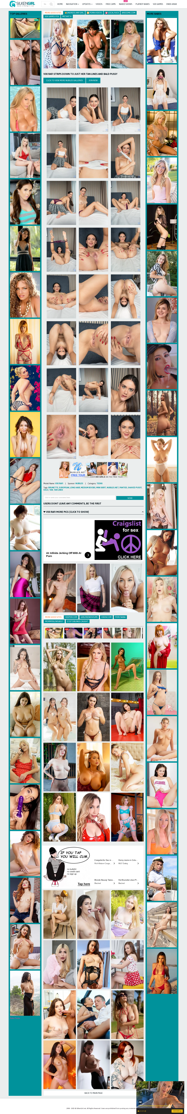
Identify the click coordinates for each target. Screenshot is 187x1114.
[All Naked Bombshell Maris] (162, 924)
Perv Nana (120, 617)
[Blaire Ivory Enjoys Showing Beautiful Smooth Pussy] (25, 853)
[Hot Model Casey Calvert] (25, 201)
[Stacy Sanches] (25, 295)
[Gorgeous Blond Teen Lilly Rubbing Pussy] (162, 180)
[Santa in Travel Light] (93, 1064)
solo (45, 490)
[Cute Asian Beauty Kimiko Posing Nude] (59, 1064)
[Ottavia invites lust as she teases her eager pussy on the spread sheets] (59, 767)
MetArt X (66, 16)
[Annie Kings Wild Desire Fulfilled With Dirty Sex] (25, 155)
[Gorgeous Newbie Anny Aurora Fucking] (162, 599)
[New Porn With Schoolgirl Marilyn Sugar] (127, 588)
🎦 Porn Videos (94, 13)
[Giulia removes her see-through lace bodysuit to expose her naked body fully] (162, 227)
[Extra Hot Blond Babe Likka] (127, 767)
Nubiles (79, 483)
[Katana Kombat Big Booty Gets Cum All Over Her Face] (93, 914)
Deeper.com (71, 617)
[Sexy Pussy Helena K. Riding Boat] (162, 273)
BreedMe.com (128, 13)
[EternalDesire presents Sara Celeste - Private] (59, 588)
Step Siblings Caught (77, 621)
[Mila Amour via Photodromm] (162, 459)
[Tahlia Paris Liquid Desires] (93, 717)
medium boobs (88, 487)
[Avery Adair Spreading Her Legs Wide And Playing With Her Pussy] (162, 692)
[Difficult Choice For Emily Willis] (25, 807)
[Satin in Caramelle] (162, 552)
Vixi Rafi (59, 483)
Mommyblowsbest (54, 621)
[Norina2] (127, 667)
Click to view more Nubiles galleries (64, 80)
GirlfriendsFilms (89, 617)
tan (51, 490)
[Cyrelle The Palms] (127, 1014)
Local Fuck (113, 13)
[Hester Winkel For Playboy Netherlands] (59, 667)
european (64, 487)
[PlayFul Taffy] (25, 434)
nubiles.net (113, 487)
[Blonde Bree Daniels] (162, 506)
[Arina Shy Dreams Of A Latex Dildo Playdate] (25, 62)
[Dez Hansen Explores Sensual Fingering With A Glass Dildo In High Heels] (162, 320)
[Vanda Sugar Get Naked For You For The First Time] (127, 964)
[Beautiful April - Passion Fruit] (25, 341)
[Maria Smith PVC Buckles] (93, 964)
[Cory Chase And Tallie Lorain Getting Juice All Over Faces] (25, 760)
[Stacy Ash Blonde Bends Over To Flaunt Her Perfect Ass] (127, 817)
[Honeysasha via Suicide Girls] (127, 1064)
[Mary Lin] (59, 44)
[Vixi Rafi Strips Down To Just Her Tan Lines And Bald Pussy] (61, 109)
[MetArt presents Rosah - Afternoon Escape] (25, 248)
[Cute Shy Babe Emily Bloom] (25, 621)
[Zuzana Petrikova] (162, 40)
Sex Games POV (52, 16)
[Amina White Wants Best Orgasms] (93, 588)
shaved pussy (135, 487)
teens (100, 483)
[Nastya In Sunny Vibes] (127, 44)
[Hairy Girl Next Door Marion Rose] (25, 946)
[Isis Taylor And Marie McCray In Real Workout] (25, 574)
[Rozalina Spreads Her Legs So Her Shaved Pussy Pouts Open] (25, 900)
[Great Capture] (25, 388)
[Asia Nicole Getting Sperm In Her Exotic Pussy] (25, 667)
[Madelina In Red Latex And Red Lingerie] (93, 817)
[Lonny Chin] (93, 44)
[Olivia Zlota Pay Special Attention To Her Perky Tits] (162, 785)
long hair (75, 487)
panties (123, 487)
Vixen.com (106, 617)
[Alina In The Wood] (162, 413)
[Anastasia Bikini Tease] (25, 108)
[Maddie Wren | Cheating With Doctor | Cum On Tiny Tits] (59, 1014)
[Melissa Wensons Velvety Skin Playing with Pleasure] (127, 914)
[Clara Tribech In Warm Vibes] (25, 714)
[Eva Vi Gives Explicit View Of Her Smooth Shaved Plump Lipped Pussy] (162, 878)
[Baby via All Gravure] (25, 527)
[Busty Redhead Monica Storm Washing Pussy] (162, 645)
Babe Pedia (15, 1018)
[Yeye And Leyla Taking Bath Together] (59, 717)
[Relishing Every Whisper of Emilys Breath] (127, 717)
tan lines (58, 490)
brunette (53, 487)
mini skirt (101, 487)
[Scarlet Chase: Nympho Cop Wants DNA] (162, 366)
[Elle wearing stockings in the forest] (59, 817)
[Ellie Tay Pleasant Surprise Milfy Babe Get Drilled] (93, 667)
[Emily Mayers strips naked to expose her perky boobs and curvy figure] (162, 738)
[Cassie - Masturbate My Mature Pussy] (93, 1014)
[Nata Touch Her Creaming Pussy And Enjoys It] (25, 481)
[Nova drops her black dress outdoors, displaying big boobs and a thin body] (25, 993)
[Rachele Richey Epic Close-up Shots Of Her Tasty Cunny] (162, 831)
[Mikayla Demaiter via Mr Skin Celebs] (93, 767)
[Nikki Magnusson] (162, 133)
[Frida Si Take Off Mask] (162, 87)
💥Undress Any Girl (74, 13)
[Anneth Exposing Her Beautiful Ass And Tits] (162, 971)
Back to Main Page (93, 1093)
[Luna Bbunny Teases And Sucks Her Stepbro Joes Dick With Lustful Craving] (59, 964)
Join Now (93, 80)
